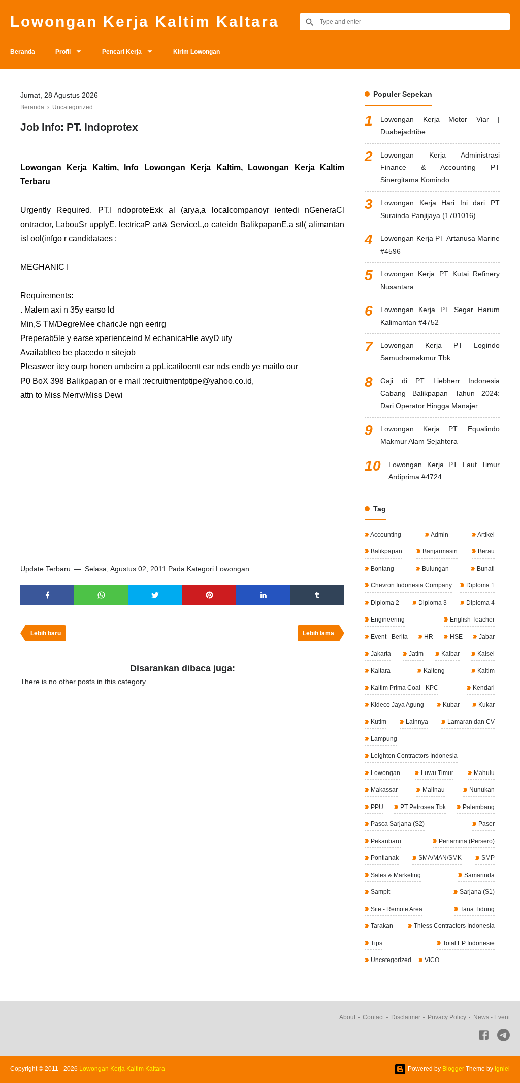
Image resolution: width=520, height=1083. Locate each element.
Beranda (22, 51)
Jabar (486, 636)
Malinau (433, 789)
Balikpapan (385, 551)
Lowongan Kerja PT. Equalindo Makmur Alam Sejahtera (440, 435)
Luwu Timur (436, 773)
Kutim (377, 721)
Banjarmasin (439, 551)
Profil (63, 51)
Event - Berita (388, 636)
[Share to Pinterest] (209, 595)
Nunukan (481, 789)
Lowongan (384, 773)
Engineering (387, 619)
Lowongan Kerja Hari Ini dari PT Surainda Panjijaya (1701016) (440, 209)
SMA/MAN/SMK (439, 857)
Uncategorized (390, 960)
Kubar (450, 704)
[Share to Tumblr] (317, 595)
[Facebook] (483, 1037)
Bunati (485, 568)
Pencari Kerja (122, 51)
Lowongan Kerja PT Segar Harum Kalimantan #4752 (440, 315)
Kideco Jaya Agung (396, 704)
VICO (431, 960)
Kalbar (450, 653)
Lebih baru (45, 633)
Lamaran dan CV (470, 721)
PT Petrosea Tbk (422, 807)
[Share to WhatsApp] (101, 595)
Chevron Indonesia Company (410, 585)
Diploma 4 (480, 602)
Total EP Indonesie (468, 943)
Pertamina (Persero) (466, 841)
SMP (487, 857)
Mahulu (483, 773)
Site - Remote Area (395, 909)
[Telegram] (503, 1037)
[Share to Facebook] (47, 595)
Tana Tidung (477, 909)
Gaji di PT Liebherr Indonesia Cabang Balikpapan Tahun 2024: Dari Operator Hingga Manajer (440, 393)
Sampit (379, 891)
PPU (376, 807)
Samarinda (479, 875)
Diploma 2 (384, 602)
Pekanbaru (385, 841)
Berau (485, 551)
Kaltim (485, 670)
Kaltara (380, 670)
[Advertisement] (182, 479)
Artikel (485, 534)
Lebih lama (318, 633)
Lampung (383, 738)
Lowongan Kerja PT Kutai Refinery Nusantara (440, 280)
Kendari (483, 687)
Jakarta (380, 653)
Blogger (453, 1068)
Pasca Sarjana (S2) (397, 823)
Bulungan (434, 568)
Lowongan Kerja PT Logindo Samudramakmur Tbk (440, 351)
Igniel (502, 1068)
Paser (486, 823)
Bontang (381, 568)
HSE (455, 636)
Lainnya (416, 721)
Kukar (486, 704)
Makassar (383, 789)
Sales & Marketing (395, 875)
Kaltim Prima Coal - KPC (403, 687)
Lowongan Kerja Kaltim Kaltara (144, 21)
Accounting (385, 534)
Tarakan (381, 926)
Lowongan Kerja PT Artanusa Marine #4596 (440, 244)
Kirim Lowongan (196, 51)
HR (427, 636)
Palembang (478, 807)
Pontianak (384, 857)
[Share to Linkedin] (263, 595)
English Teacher (471, 619)
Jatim (415, 653)
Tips (375, 943)
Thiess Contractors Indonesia (453, 926)
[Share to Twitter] (155, 595)
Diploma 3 (432, 602)
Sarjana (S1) (476, 891)
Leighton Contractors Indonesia (413, 755)
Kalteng (433, 670)
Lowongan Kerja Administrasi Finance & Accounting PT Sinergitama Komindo (440, 167)
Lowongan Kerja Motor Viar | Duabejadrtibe (440, 125)
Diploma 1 (480, 585)
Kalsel (485, 653)
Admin (439, 534)
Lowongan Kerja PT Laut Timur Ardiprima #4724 (444, 470)
